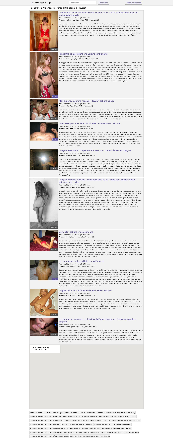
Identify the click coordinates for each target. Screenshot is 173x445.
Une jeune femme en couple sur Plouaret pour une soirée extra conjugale (95, 150)
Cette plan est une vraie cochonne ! (76, 232)
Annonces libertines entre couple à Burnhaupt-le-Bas (49, 428)
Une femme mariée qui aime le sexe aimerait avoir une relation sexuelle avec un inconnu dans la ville (98, 13)
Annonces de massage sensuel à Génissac (77, 424)
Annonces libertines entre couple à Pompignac (46, 413)
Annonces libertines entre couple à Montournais (80, 417)
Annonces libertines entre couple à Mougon (45, 417)
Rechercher (103, 3)
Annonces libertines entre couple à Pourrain (80, 413)
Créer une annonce (133, 3)
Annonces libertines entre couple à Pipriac (85, 428)
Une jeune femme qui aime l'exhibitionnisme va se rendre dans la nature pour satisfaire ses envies (97, 180)
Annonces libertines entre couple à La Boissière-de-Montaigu (85, 420)
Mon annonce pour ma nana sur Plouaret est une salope (86, 101)
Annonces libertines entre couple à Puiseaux (46, 420)
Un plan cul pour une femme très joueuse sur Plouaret (85, 290)
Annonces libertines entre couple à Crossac (124, 420)
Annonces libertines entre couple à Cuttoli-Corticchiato (90, 436)
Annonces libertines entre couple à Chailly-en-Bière (117, 417)
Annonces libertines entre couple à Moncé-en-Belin (112, 424)
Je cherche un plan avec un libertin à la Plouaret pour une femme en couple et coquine (97, 320)
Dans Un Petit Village (41, 3)
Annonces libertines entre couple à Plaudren (123, 432)
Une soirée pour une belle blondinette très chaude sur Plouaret (90, 123)
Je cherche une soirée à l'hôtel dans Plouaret (81, 261)
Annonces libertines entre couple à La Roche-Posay (116, 413)
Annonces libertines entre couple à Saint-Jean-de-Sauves (84, 432)
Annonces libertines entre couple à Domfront (46, 432)
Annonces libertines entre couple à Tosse (116, 428)
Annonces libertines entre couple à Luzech (45, 424)
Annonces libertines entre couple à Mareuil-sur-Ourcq (49, 436)
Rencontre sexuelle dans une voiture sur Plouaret (83, 54)
